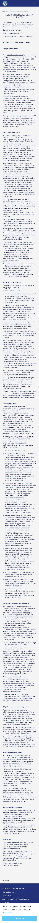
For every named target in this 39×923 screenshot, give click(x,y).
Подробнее (7, 912)
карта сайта (6, 896)
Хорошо (19, 918)
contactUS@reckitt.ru (10, 762)
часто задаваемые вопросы (13, 888)
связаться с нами (9, 892)
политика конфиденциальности (15, 899)
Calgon (4, 11)
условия (5, 903)
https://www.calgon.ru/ (15, 55)
